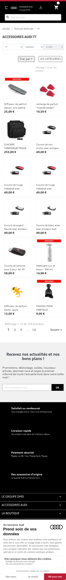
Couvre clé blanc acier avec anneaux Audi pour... (48, 229)
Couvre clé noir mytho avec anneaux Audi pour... (47, 148)
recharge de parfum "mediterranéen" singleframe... (47, 108)
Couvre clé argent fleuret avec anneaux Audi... (15, 229)
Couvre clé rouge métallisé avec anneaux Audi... (13, 188)
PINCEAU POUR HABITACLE (44, 308)
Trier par (26, 58)
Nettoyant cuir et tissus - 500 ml (45, 267)
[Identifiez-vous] (41, 7)
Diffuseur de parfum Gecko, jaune (15, 308)
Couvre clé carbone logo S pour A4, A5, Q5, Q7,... (14, 269)
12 (34, 329)
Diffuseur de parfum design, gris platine (15, 106)
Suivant (56, 330)
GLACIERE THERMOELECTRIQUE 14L (15, 148)
